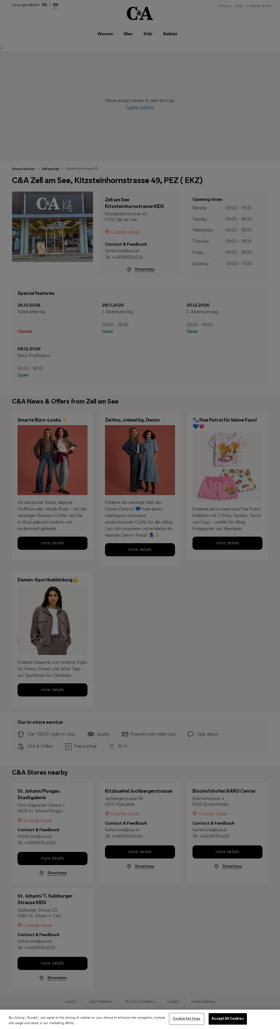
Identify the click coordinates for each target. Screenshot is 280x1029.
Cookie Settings (186, 1019)
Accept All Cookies (228, 1019)
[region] (140, 1019)
